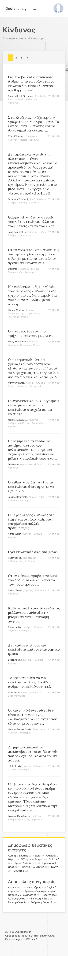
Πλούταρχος (14, 558)
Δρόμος (29, 590)
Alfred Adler (14, 534)
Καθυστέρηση (29, 558)
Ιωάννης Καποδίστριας (19, 816)
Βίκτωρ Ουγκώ (17, 902)
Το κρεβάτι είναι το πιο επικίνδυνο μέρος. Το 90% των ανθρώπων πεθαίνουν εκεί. (32, 682)
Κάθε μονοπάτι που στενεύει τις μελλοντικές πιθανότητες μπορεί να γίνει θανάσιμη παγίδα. (34, 615)
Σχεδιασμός (33, 313)
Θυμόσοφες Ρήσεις (18, 316)
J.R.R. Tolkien (15, 766)
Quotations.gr (16, 8)
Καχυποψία (26, 464)
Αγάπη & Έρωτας (18, 855)
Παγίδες (12, 630)
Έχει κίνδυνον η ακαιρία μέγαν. (33, 551)
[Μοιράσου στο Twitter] (52, 96)
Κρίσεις (23, 139)
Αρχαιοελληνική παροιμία (39, 891)
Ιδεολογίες (38, 729)
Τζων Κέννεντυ (16, 136)
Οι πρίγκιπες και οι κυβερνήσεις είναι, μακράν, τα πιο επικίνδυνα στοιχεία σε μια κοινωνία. (33, 407)
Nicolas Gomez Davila (19, 729)
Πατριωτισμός (15, 272)
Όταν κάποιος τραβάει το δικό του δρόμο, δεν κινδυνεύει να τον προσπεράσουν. (32, 580)
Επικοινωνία (47, 935)
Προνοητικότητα (16, 313)
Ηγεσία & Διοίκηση (25, 863)
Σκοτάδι (12, 769)
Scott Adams (15, 660)
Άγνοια (27, 766)
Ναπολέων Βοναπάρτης (22, 894)
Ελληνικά (31, 939)
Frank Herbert (15, 627)
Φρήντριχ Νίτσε (16, 383)
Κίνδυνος (31, 99)
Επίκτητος (13, 269)
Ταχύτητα (13, 345)
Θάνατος (37, 692)
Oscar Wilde (48, 894)
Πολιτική (54, 859)
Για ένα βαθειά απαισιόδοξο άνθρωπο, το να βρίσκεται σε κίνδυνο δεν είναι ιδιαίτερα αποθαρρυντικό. (31, 83)
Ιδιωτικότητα (30, 935)
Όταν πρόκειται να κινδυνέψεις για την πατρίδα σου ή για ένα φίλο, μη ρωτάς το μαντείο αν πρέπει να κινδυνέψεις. (33, 256)
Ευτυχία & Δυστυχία (32, 866)
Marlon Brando (15, 590)
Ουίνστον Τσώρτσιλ (18, 199)
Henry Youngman (17, 341)
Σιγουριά (37, 534)
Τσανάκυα (13, 464)
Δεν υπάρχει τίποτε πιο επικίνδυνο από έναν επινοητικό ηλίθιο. (34, 649)
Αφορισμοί (13, 102)
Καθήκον (24, 269)
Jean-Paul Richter (17, 232)
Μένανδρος (34, 887)
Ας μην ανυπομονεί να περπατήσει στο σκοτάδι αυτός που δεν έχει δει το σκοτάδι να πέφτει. (33, 754)
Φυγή (32, 199)
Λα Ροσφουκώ (16, 898)
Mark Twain (14, 692)
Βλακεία (39, 660)
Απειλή (32, 497)
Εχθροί (41, 497)
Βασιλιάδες (38, 423)
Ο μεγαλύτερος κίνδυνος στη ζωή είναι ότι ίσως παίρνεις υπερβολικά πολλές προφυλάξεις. (31, 521)
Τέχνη (54, 866)
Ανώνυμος (14, 887)
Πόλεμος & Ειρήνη (31, 859)
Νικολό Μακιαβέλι (17, 420)
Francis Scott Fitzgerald (20, 96)
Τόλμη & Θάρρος (18, 202)
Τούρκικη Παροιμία (42, 902)
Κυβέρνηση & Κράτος (19, 423)
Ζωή (37, 855)
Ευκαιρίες (30, 136)
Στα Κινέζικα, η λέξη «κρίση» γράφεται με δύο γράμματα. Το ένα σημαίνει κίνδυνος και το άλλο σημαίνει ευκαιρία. (33, 124)
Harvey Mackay (16, 310)
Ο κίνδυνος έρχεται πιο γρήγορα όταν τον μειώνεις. (30, 333)
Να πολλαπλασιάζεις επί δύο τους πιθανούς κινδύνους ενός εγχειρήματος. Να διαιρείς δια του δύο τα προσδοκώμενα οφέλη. (32, 295)
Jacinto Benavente (17, 497)
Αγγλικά (21, 939)
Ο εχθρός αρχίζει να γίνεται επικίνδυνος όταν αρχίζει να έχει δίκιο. (31, 486)
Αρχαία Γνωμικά (28, 561)
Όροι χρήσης (12, 935)
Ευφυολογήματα (16, 696)
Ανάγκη (29, 383)
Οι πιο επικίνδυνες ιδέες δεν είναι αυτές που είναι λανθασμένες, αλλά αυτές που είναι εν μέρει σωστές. (32, 717)
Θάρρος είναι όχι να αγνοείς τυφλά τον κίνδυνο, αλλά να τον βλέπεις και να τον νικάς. (31, 221)
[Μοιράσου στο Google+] (58, 96)
